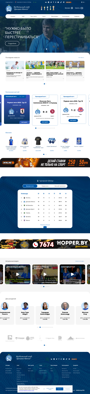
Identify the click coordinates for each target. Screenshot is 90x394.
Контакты (18, 379)
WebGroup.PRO (80, 390)
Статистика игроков (43, 372)
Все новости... (81, 57)
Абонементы (64, 368)
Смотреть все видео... (79, 261)
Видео (52, 370)
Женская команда (9, 372)
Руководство (19, 372)
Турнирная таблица (43, 370)
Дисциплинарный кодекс (66, 372)
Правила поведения (65, 374)
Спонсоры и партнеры (21, 374)
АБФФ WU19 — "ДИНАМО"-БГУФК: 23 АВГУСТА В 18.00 (54, 73)
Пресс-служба (30, 370)
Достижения (19, 368)
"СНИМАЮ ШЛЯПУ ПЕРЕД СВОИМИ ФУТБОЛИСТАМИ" (74, 73)
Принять (59, 388)
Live (35, 2)
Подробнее (12, 39)
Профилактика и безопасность (22, 381)
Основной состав (9, 368)
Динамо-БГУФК (8, 370)
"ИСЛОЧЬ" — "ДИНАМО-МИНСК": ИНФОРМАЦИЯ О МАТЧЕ (14, 74)
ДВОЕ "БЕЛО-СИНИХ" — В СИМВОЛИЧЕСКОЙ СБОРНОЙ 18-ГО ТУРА (34, 74)
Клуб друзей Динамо (65, 377)
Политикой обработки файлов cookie (26, 390)
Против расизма (65, 370)
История (18, 370)
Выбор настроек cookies (50, 389)
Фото (51, 368)
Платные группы (76, 370)
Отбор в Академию (76, 372)
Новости (29, 368)
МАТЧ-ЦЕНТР (45, 122)
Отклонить (67, 388)
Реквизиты (19, 377)
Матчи (40, 368)
